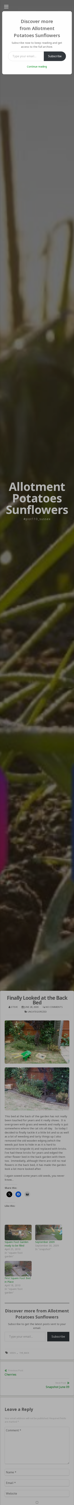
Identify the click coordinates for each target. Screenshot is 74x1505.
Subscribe (55, 56)
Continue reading (37, 66)
